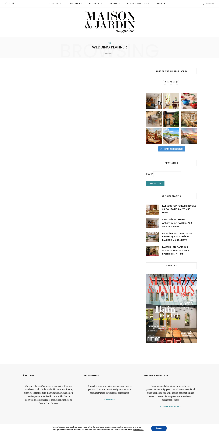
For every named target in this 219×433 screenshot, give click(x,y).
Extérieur (94, 3)
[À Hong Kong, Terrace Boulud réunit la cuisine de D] (189, 119)
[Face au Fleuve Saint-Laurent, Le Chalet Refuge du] (189, 136)
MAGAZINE (161, 3)
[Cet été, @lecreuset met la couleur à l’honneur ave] (189, 101)
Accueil (108, 53)
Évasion (113, 3)
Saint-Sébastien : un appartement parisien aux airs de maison (177, 223)
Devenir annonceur (170, 406)
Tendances (55, 3)
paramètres (138, 429)
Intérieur (75, 3)
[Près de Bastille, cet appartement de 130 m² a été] (154, 101)
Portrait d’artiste (137, 3)
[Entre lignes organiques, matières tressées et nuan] (154, 119)
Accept (159, 428)
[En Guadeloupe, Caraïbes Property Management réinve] (171, 136)
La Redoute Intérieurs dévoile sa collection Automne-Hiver (179, 209)
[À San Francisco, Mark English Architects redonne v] (171, 119)
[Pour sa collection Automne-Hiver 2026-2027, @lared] (171, 101)
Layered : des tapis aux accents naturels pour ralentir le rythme (176, 250)
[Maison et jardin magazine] (109, 22)
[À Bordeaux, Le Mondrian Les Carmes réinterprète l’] (154, 136)
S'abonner (109, 399)
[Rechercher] (203, 4)
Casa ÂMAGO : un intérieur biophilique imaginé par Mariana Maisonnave (177, 237)
